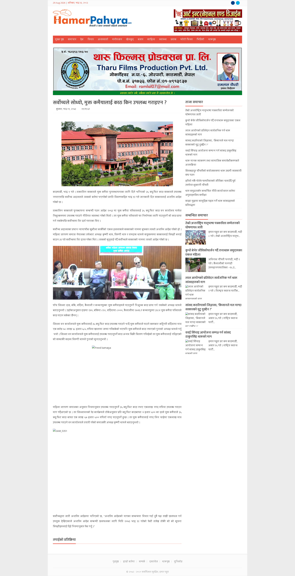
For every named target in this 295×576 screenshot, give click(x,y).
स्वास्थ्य (163, 40)
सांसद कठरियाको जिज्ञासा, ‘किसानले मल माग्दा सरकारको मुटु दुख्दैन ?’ (213, 307)
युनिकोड (178, 562)
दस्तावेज (153, 562)
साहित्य (151, 40)
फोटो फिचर (186, 40)
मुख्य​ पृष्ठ (59, 40)
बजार (140, 40)
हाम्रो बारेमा (129, 562)
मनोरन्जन (117, 40)
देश (81, 40)
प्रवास (173, 40)
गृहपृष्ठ (116, 562)
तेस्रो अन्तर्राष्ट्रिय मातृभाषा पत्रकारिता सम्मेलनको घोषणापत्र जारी (212, 225)
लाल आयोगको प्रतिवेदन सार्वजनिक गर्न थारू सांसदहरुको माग (211, 280)
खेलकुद (130, 40)
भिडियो (200, 40)
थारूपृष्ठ (212, 40)
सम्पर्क (142, 562)
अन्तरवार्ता (103, 40)
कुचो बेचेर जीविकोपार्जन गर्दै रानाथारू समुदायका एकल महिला (213, 252)
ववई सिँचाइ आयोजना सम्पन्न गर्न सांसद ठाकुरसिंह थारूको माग (208, 334)
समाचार (72, 40)
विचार (91, 40)
